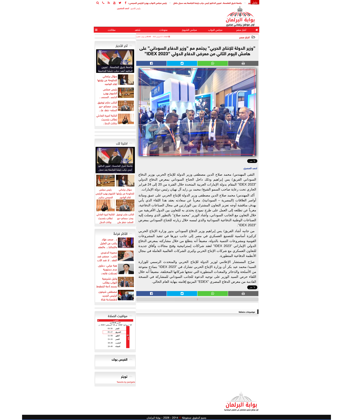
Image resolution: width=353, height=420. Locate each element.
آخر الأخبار (121, 45)
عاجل (255, 2)
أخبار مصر (244, 37)
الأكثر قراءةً (120, 233)
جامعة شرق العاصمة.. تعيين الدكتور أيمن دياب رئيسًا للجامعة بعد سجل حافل (224, 3)
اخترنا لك (121, 142)
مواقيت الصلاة (117, 315)
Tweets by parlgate (126, 382)
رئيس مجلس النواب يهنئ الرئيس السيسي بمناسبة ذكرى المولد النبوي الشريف (147, 3)
